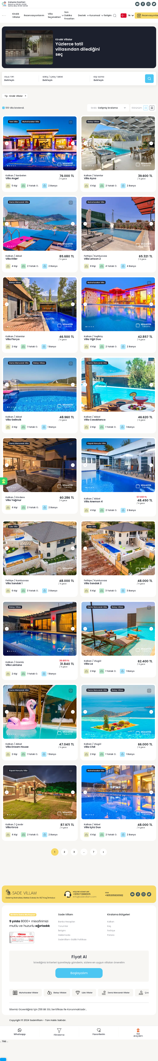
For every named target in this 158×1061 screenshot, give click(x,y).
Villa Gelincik (13, 420)
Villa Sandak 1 (14, 583)
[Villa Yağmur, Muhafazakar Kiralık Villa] (40, 465)
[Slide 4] (15, 166)
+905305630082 (114, 895)
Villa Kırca (12, 827)
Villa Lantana (14, 665)
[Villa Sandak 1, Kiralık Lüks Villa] (40, 548)
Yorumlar (63, 926)
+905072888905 (82, 894)
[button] (3, 481)
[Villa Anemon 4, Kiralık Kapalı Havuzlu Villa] (118, 465)
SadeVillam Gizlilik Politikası (72, 939)
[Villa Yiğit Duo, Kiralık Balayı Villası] (118, 304)
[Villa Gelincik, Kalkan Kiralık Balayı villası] (40, 385)
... (84, 852)
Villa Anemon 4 (93, 501)
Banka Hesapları (66, 921)
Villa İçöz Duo (92, 827)
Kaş (109, 926)
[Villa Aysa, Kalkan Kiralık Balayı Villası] (118, 143)
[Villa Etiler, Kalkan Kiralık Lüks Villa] (40, 224)
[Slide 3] (13, 166)
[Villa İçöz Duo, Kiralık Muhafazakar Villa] (118, 792)
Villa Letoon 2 (92, 259)
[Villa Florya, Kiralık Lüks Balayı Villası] (40, 304)
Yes (4, 1041)
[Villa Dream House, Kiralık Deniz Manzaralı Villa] (40, 712)
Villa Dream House (17, 747)
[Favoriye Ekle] (71, 122)
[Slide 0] (7, 166)
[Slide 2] (11, 166)
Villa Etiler (12, 259)
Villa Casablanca (94, 420)
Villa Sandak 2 (93, 583)
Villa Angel (12, 178)
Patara (110, 935)
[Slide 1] (9, 166)
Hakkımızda (64, 935)
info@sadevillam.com (84, 897)
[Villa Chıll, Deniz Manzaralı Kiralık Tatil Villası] (118, 712)
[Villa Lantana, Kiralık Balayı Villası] (40, 629)
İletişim (62, 930)
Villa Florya (12, 339)
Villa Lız (88, 664)
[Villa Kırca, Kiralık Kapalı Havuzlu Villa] (40, 792)
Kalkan (110, 921)
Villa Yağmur (13, 500)
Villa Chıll (89, 747)
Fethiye (111, 930)
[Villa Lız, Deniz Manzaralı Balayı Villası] (118, 629)
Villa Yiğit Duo (92, 339)
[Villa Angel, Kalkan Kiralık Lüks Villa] (40, 143)
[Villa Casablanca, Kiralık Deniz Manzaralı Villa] (118, 385)
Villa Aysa (90, 178)
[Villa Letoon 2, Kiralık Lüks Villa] (118, 224)
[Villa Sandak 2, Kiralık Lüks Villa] (118, 548)
